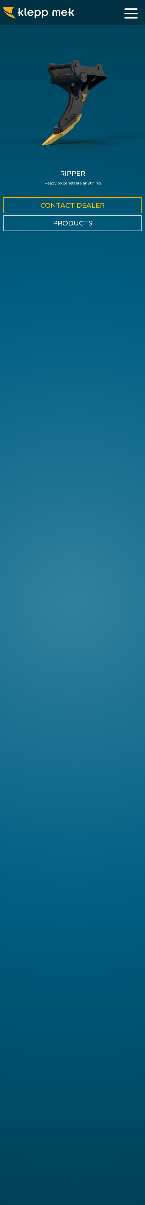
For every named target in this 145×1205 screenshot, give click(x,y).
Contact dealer (72, 205)
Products (72, 223)
